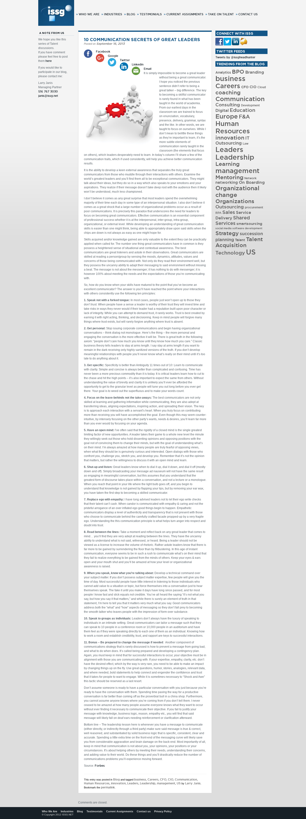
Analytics (223, 72)
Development (250, 105)
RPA (218, 212)
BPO (238, 71)
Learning (227, 164)
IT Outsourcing (232, 140)
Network (250, 178)
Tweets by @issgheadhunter (235, 57)
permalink (108, 787)
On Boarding (252, 182)
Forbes (100, 765)
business (140, 779)
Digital (222, 110)
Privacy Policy (163, 811)
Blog (131, 14)
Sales (228, 212)
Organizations (234, 201)
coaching (227, 92)
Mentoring (229, 177)
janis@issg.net (48, 95)
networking (226, 182)
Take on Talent (221, 14)
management (166, 783)
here (48, 60)
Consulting (227, 104)
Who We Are (89, 14)
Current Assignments (184, 14)
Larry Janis (193, 783)
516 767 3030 (48, 91)
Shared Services (232, 220)
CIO (170, 779)
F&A (244, 116)
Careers (153, 779)
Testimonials (151, 14)
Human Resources (96, 783)
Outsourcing (229, 206)
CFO (163, 779)
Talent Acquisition (239, 242)
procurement (254, 207)
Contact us (248, 14)
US (179, 783)
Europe (226, 116)
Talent (240, 240)
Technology (230, 252)
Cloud (261, 87)
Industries (113, 14)
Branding (254, 72)
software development (247, 228)
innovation (118, 783)
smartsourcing (249, 224)
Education (242, 110)
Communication (186, 779)
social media (223, 228)
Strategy (227, 233)
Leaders (132, 783)
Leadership (147, 783)
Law (245, 143)
